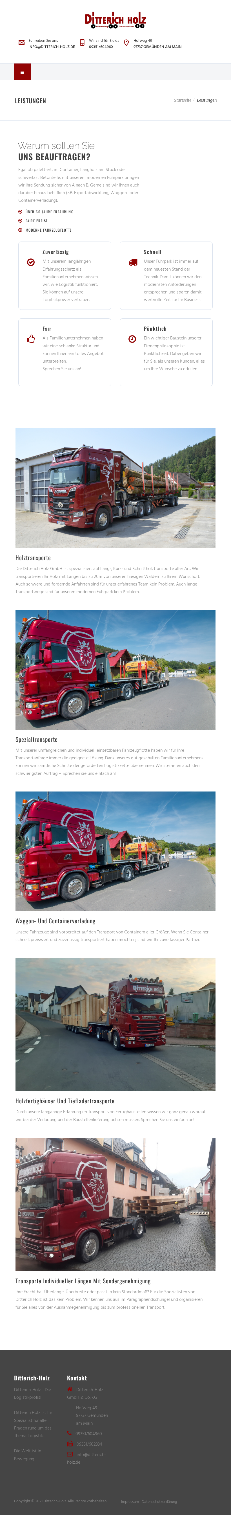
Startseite (182, 100)
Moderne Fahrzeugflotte (49, 230)
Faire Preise (37, 220)
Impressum (130, 1502)
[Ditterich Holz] (115, 19)
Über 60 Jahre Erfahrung (50, 211)
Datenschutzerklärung (159, 1502)
